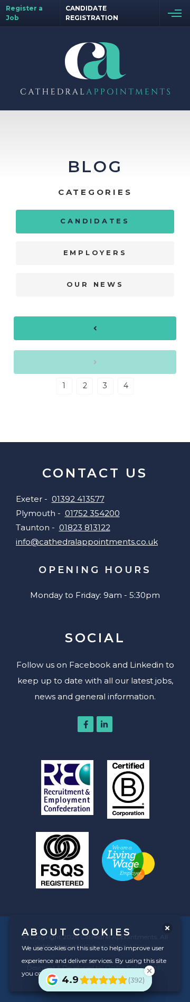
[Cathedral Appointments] (95, 68)
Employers (95, 252)
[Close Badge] (149, 971)
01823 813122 (84, 527)
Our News (95, 284)
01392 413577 (78, 499)
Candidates (95, 221)
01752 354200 (92, 513)
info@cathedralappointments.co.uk (87, 542)
